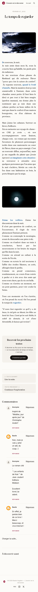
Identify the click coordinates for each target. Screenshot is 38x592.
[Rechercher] (34, 3)
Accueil (28, 3)
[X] (23, 587)
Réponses (30, 407)
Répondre (15, 428)
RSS (15, 586)
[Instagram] (19, 587)
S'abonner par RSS (19, 357)
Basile (14, 436)
